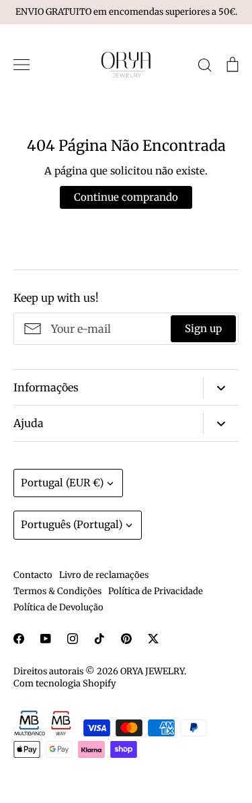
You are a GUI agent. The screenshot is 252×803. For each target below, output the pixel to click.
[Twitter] (153, 638)
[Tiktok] (99, 638)
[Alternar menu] (21, 65)
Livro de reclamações (104, 575)
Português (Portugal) (71, 524)
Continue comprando (126, 197)
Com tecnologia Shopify (64, 683)
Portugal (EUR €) (62, 482)
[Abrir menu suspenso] (221, 387)
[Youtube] (45, 638)
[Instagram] (72, 638)
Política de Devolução (58, 607)
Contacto (32, 575)
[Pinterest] (126, 638)
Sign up (203, 328)
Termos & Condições (57, 591)
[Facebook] (18, 638)
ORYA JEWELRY (152, 671)
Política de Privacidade (155, 591)
